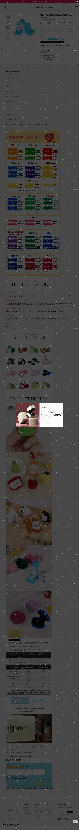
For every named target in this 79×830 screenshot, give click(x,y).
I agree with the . (52, 417)
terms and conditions (55, 417)
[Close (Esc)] (77, 1)
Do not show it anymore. (52, 422)
